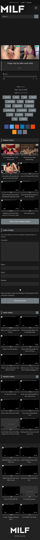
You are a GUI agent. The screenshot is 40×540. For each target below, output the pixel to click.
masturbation (10, 110)
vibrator (24, 119)
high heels (18, 106)
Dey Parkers (23, 93)
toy (15, 119)
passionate (22, 110)
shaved (29, 114)
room (10, 114)
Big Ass (7, 97)
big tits (33, 97)
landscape (30, 106)
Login (22, 2)
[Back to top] (34, 534)
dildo (21, 101)
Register (29, 2)
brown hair (11, 101)
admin (23, 87)
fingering (30, 101)
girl (9, 106)
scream (20, 114)
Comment (4, 240)
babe (16, 97)
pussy (33, 110)
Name (3, 264)
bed (25, 97)
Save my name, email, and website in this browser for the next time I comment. (19, 294)
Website (3, 280)
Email (3, 272)
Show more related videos (20, 222)
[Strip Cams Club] (16, 9)
